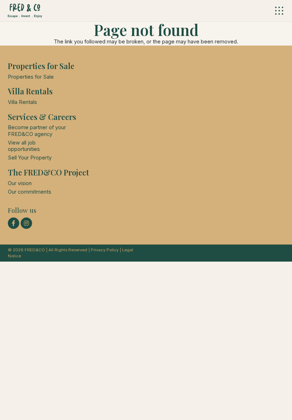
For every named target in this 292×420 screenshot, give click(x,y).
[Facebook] (13, 223)
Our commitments (29, 192)
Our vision (20, 183)
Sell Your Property (30, 157)
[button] (279, 11)
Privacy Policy (105, 249)
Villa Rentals (22, 102)
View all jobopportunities (24, 146)
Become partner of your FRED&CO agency (37, 130)
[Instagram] (26, 223)
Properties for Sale (31, 77)
